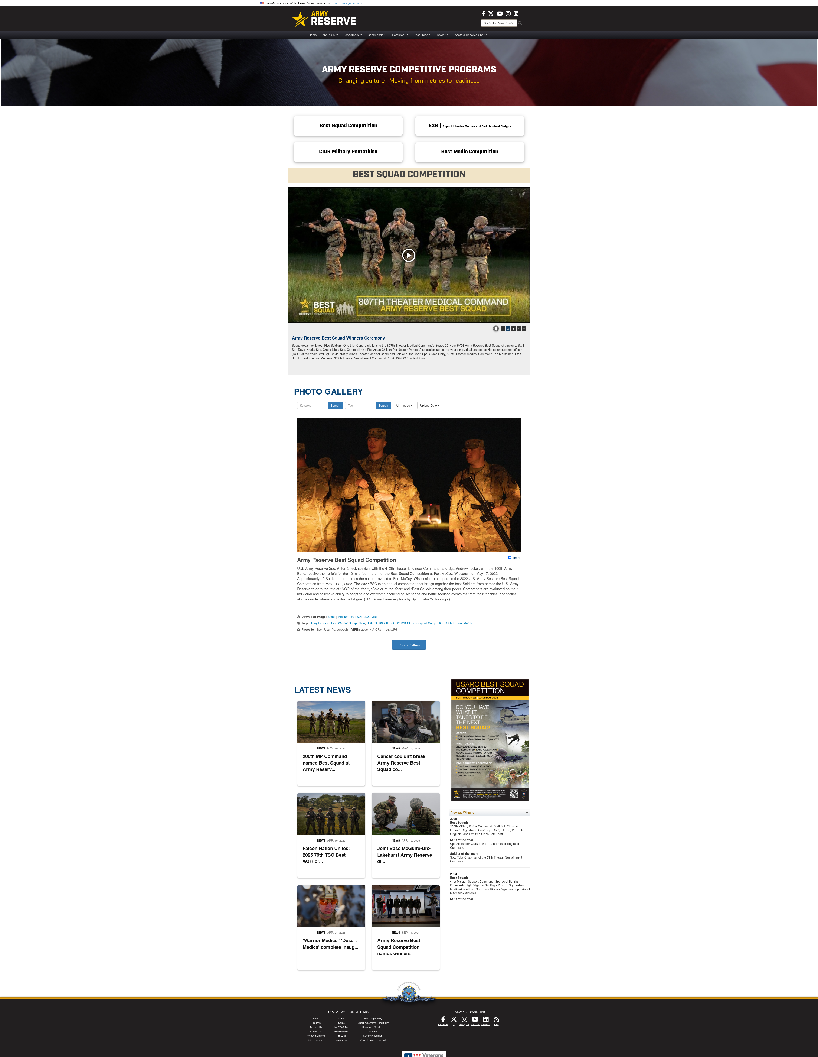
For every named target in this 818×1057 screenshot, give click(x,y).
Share (516, 557)
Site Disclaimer (316, 1040)
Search (335, 405)
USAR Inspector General (373, 1040)
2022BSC (403, 623)
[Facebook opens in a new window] (483, 13)
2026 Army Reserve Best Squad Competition (337, 338)
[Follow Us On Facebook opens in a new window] (443, 1020)
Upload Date (429, 405)
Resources (420, 35)
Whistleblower (341, 1031)
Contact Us (316, 1031)
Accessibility (316, 1027)
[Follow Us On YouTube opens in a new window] (475, 1020)
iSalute (341, 1023)
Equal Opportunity (373, 1018)
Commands (375, 35)
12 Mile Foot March (459, 623)
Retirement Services (372, 1027)
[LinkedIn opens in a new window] (516, 13)
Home (313, 35)
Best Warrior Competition (348, 623)
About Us (328, 35)
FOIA (341, 1018)
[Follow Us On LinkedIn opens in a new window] (485, 1020)
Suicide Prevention (372, 1035)
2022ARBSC (387, 623)
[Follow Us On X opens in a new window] (453, 1020)
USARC (372, 623)
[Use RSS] (496, 1020)
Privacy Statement (316, 1035)
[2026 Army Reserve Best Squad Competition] (409, 255)
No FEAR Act (341, 1027)
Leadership (351, 35)
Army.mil (341, 1035)
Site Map (316, 1023)
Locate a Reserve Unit (468, 35)
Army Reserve (320, 623)
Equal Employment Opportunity (373, 1023)
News (440, 35)
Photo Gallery (409, 645)
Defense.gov (341, 1040)
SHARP (373, 1031)
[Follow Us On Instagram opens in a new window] (464, 1020)
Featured (398, 35)
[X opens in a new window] (491, 13)
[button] (348, 3)
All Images (403, 405)
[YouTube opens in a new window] (500, 13)
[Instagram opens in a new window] (508, 13)
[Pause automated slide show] (496, 328)
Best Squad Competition (428, 623)
